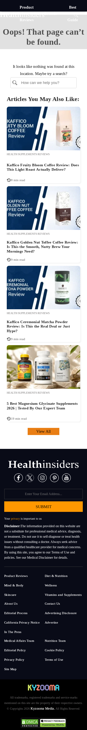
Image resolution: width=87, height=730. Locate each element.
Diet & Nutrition (56, 576)
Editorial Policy (15, 650)
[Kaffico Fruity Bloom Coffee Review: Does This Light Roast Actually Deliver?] (43, 128)
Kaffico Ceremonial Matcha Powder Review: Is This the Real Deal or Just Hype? (38, 326)
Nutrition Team (55, 640)
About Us (11, 603)
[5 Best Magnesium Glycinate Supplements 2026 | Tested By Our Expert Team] (43, 366)
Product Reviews (16, 576)
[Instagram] (42, 477)
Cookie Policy (54, 650)
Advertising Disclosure (61, 613)
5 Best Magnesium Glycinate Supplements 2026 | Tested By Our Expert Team (42, 405)
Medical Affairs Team (19, 640)
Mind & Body (13, 585)
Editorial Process (16, 613)
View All (43, 431)
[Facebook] (18, 477)
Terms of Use (54, 659)
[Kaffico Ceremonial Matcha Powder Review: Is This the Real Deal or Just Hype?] (43, 287)
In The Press (13, 632)
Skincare (10, 594)
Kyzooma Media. (43, 708)
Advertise (51, 622)
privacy (15, 518)
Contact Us (52, 603)
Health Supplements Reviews (28, 154)
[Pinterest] (54, 477)
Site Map (10, 669)
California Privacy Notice (22, 622)
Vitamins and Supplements (63, 594)
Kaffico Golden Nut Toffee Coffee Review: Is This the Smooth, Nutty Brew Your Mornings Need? (42, 246)
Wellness (51, 585)
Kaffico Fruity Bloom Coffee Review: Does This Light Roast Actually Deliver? (43, 167)
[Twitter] (30, 477)
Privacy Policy (14, 659)
